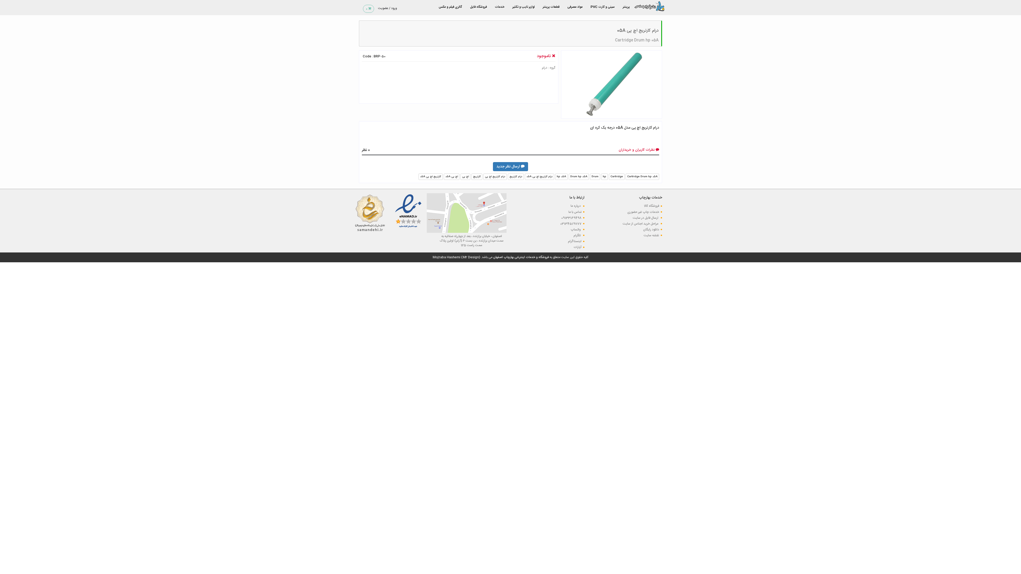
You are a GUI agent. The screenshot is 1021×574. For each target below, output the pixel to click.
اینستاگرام (574, 241)
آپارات (577, 247)
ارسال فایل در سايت (646, 218)
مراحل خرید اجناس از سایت (641, 223)
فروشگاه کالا (651, 206)
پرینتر (626, 7)
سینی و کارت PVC (603, 7)
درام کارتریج (515, 177)
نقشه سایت (651, 235)
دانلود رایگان (651, 229)
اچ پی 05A (451, 177)
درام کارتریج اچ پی (495, 177)
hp (604, 177)
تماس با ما (574, 212)
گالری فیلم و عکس (450, 7)
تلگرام (577, 235)
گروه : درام (548, 67)
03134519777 (570, 223)
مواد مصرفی (575, 7)
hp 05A (561, 177)
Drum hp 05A (578, 177)
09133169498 (571, 218)
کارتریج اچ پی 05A (430, 177)
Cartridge (616, 177)
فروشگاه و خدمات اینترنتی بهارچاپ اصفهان (520, 257)
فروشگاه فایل (478, 7)
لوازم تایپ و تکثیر (523, 7)
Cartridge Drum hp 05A (637, 40)
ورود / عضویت (387, 8)
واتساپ (576, 229)
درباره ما (576, 206)
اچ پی (465, 177)
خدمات (499, 7)
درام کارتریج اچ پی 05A (539, 177)
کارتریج (477, 177)
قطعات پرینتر (551, 7)
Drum (595, 177)
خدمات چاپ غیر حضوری (643, 212)
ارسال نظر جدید (508, 166)
